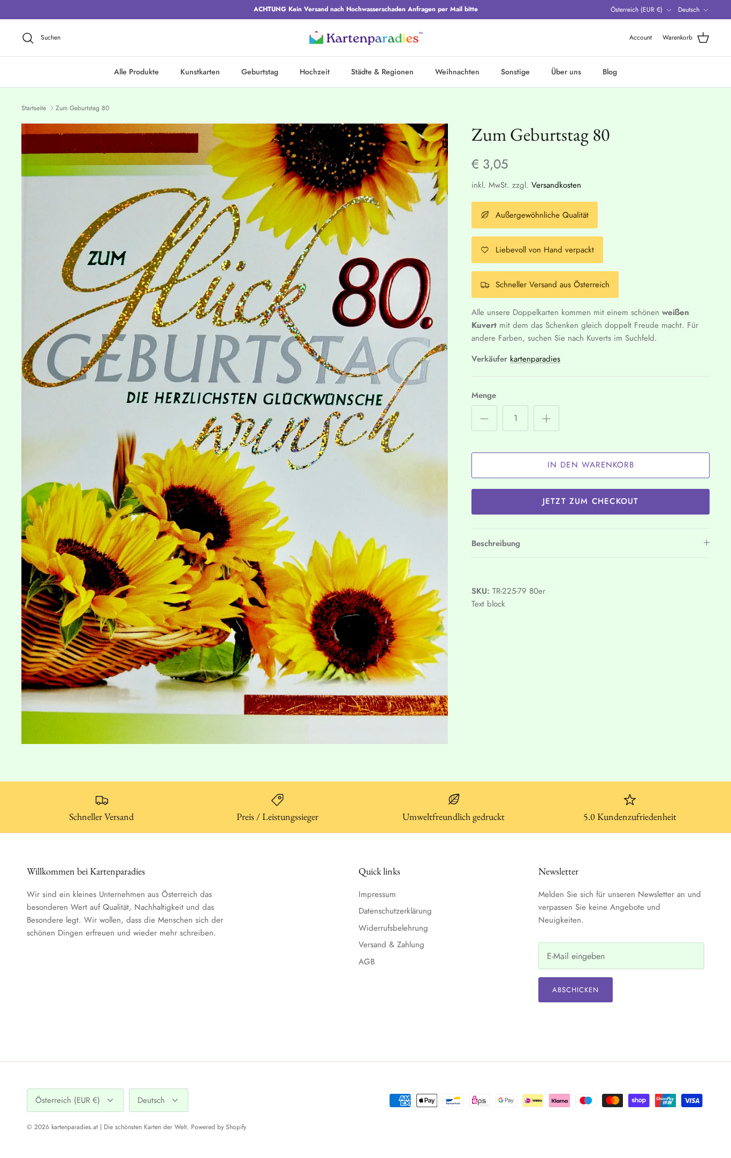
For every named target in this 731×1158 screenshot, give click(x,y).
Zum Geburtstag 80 (82, 108)
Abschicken (575, 990)
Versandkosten (556, 185)
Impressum (377, 894)
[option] (234, 434)
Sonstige (515, 71)
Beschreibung (495, 543)
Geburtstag (259, 71)
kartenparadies (535, 359)
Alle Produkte (136, 71)
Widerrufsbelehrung (393, 928)
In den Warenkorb (590, 465)
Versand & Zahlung (391, 944)
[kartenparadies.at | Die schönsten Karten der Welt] (365, 38)
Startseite (33, 108)
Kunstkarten (200, 71)
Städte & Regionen (382, 71)
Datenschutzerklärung (395, 911)
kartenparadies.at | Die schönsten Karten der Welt (119, 1127)
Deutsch (688, 9)
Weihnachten (457, 71)
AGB (367, 962)
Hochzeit (315, 71)
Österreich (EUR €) (637, 9)
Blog (610, 71)
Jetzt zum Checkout (591, 501)
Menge (483, 395)
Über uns (566, 71)
